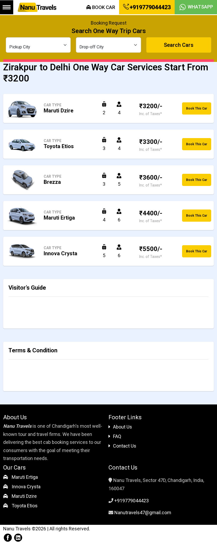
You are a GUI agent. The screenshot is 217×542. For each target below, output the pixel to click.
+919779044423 (150, 7)
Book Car (103, 7)
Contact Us (124, 446)
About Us (122, 427)
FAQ (117, 436)
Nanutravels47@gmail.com (142, 512)
